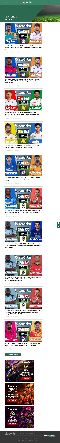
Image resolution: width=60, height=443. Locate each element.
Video (18, 438)
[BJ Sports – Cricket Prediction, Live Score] (26, 2)
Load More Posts (13, 354)
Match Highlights (22, 440)
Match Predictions (34, 438)
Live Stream (25, 438)
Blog (37, 440)
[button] (6, 2)
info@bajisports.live (32, 433)
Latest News (31, 440)
